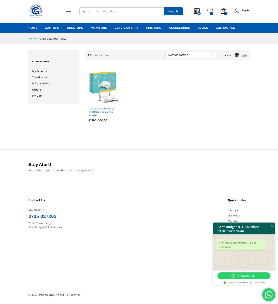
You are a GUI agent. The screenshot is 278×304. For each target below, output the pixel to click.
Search (173, 11)
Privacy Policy (41, 83)
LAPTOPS (52, 27)
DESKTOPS (75, 27)
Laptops (233, 210)
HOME (32, 27)
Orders (36, 89)
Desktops (234, 215)
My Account (39, 71)
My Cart (37, 95)
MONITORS (99, 27)
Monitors (233, 221)
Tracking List (40, 77)
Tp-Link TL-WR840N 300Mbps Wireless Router (102, 112)
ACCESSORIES (179, 27)
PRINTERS (153, 27)
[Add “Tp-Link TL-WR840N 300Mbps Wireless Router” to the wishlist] (109, 100)
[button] (92, 100)
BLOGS (203, 27)
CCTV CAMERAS (126, 27)
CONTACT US (225, 27)
